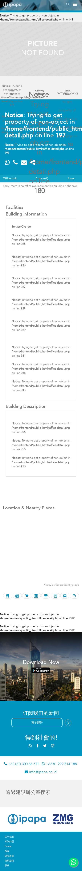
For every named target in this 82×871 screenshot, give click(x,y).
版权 (7, 865)
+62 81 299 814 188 (61, 763)
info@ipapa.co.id (42, 771)
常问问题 (9, 841)
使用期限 (9, 860)
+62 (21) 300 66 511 (23, 763)
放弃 (7, 851)
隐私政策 (9, 855)
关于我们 (9, 836)
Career (8, 846)
